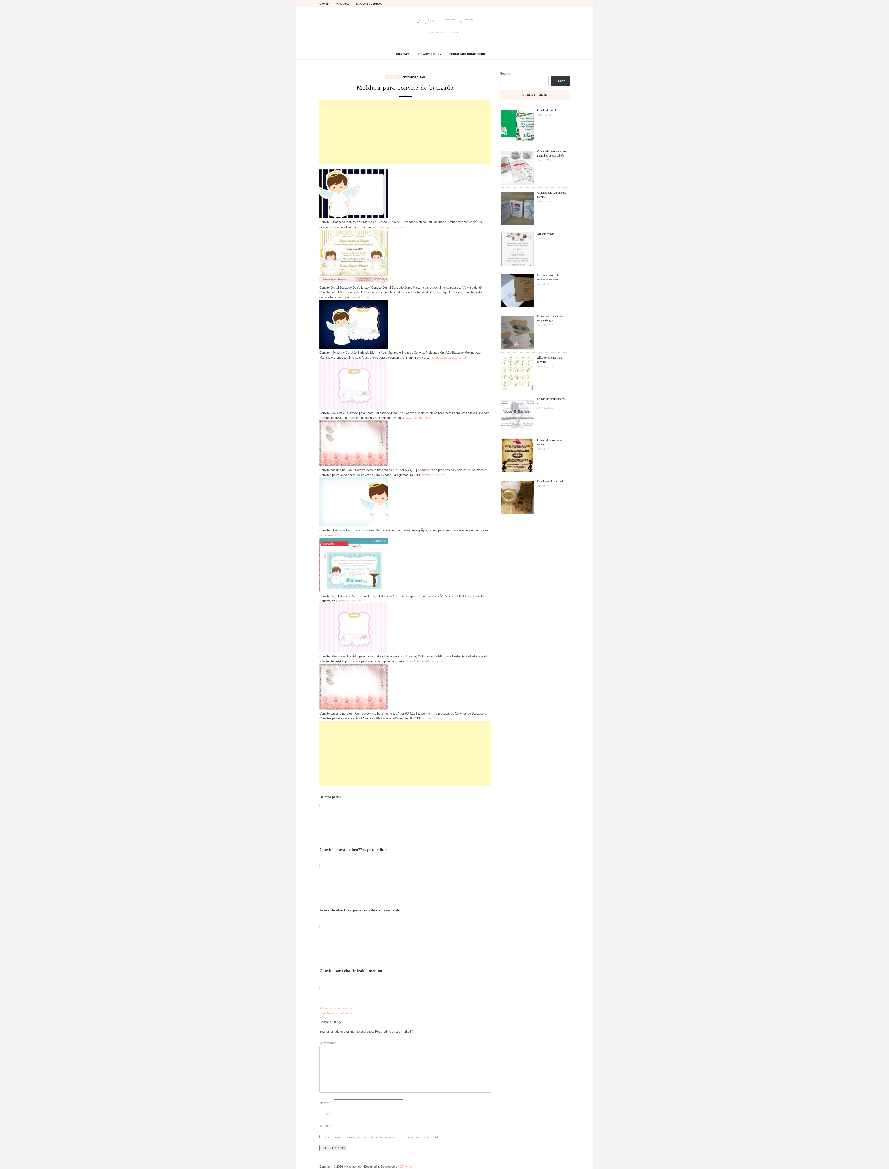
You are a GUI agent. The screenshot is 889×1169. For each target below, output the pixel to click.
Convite (393, 77)
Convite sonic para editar (336, 1013)
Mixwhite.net (444, 22)
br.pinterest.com (330, 535)
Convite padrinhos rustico (551, 481)
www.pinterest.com (392, 227)
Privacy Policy (342, 3)
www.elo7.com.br (362, 297)
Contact (324, 3)
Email (324, 1114)
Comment (327, 1043)
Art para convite (546, 234)
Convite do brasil (546, 110)
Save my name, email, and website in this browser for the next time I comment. (381, 1137)
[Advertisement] (405, 132)
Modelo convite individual (336, 1008)
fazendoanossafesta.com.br (449, 357)
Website (325, 1126)
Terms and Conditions (368, 3)
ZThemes (406, 1166)
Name (324, 1103)
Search (505, 73)
